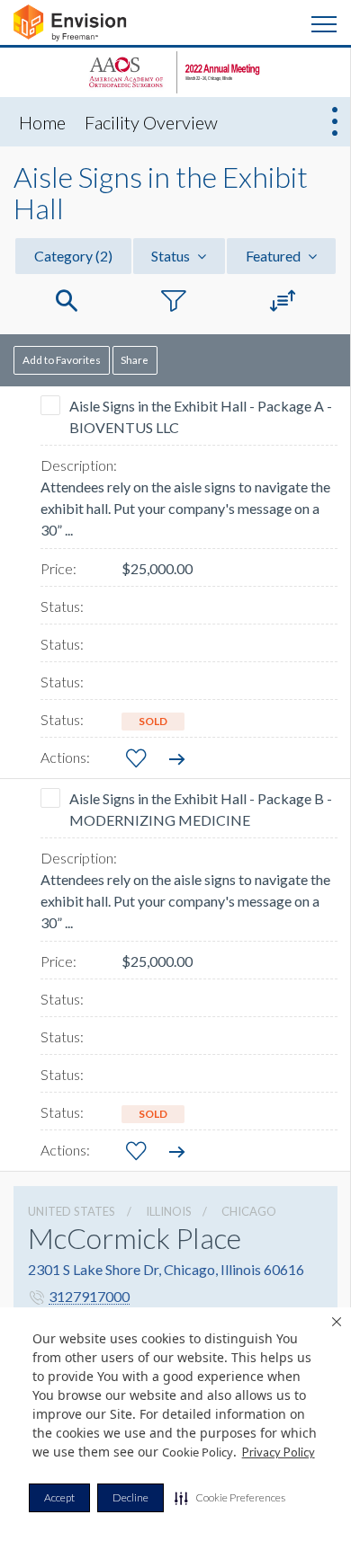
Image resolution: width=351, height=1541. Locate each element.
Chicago (248, 1211)
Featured (274, 255)
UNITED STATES (71, 1211)
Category (73, 255)
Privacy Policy (278, 1452)
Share (134, 359)
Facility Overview (151, 122)
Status (172, 255)
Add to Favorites (61, 359)
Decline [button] (130, 1497)
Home (42, 122)
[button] (230, 1497)
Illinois (169, 1211)
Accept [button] (59, 1497)
